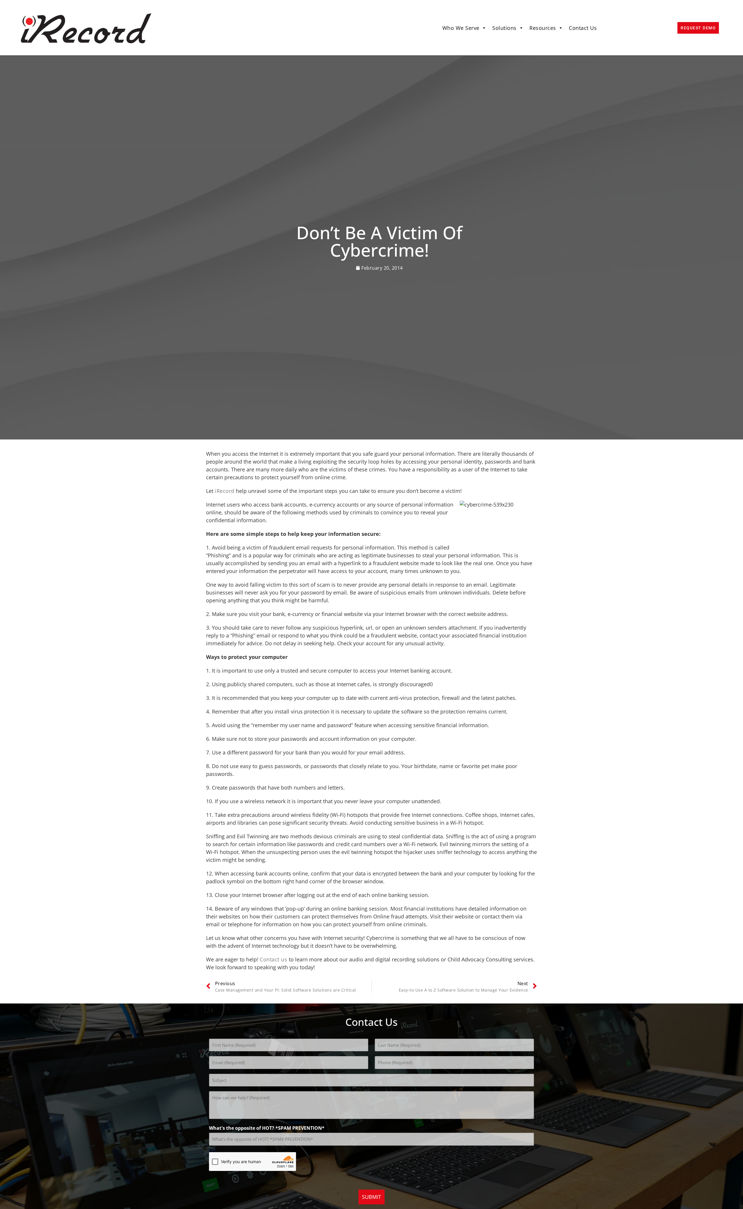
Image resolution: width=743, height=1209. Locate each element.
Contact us (274, 959)
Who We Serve (460, 27)
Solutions (504, 27)
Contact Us (583, 27)
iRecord (225, 490)
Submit (371, 1196)
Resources (542, 27)
